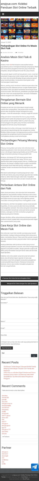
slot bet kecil (5, 407)
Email (3, 328)
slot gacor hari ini (7, 403)
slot (11, 64)
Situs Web (4, 335)
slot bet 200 (5, 397)
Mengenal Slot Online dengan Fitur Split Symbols (21, 283)
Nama (3, 321)
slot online (5, 431)
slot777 (4, 421)
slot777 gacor (6, 415)
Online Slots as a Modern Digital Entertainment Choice (19, 372)
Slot (2, 36)
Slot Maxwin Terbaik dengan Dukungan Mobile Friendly (20, 366)
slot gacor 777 (6, 429)
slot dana (4, 395)
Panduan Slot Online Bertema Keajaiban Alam (16, 278)
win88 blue (5, 460)
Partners (6, 436)
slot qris (4, 433)
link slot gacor (6, 425)
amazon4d (5, 413)
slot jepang (5, 409)
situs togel (5, 456)
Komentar (4, 303)
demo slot (5, 417)
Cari (3, 353)
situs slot (4, 401)
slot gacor (5, 423)
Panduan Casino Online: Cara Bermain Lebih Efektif (19, 374)
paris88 (4, 399)
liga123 (4, 427)
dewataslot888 (6, 405)
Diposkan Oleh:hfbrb (7, 52)
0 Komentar (20, 52)
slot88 (4, 411)
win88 (3, 464)
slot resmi (5, 454)
